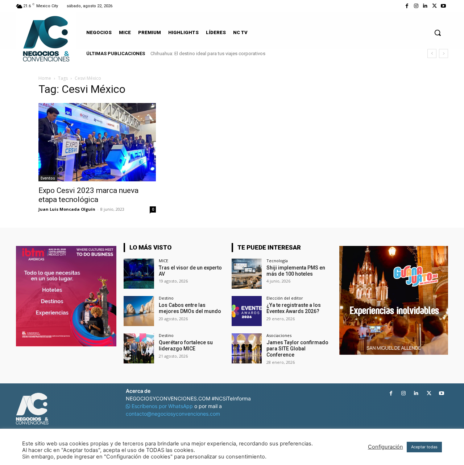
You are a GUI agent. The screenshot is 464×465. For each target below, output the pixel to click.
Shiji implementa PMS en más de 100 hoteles (295, 271)
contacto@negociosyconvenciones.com (173, 414)
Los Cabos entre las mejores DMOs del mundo (190, 308)
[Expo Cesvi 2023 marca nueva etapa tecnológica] (97, 142)
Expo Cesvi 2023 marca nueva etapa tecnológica (88, 195)
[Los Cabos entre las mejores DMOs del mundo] (139, 311)
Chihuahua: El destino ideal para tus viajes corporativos (207, 53)
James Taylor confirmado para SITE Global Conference (297, 349)
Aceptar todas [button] (424, 446)
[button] (437, 32)
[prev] (431, 53)
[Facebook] (406, 6)
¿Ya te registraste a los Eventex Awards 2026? (293, 308)
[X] (434, 6)
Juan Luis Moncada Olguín (66, 209)
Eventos (48, 178)
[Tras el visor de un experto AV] (139, 274)
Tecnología (277, 261)
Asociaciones (278, 335)
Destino (166, 298)
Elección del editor (284, 298)
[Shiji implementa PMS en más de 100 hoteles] (247, 274)
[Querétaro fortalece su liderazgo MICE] (139, 348)
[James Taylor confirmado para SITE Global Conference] (247, 348)
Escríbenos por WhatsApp (162, 406)
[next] (443, 53)
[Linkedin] (425, 6)
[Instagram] (415, 6)
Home (44, 78)
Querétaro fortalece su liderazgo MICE (186, 345)
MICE (163, 261)
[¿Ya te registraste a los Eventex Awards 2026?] (247, 311)
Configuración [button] (385, 447)
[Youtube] (443, 6)
